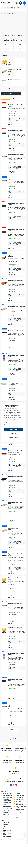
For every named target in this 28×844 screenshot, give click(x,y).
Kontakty (5, 826)
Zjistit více (6, 424)
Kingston (7, 35)
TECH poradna (6, 810)
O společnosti (6, 822)
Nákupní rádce (6, 814)
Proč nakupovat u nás (7, 795)
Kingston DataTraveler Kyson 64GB (16, 179)
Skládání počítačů (20, 799)
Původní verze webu (7, 808)
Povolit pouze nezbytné (13, 437)
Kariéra (4, 828)
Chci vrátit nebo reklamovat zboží (7, 800)
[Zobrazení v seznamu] (23, 93)
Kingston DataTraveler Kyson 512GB (16, 154)
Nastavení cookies (7, 836)
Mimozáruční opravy (20, 801)
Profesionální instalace (19, 816)
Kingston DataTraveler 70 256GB (15, 331)
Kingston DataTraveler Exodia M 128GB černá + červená (15, 451)
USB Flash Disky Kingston (16, 35)
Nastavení (13, 433)
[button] (16, 114)
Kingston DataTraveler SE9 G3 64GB (16, 306)
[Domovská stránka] (1, 35)
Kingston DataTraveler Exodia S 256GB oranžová (15, 281)
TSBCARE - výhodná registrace (20, 810)
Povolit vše (13, 429)
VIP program (6, 812)
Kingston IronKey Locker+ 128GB (16, 381)
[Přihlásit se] (16, 3)
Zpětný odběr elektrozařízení (19, 804)
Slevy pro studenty (7, 802)
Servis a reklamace (7, 797)
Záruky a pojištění (20, 797)
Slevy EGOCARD (6, 804)
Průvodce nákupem (7, 793)
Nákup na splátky (20, 795)
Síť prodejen (5, 824)
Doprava (18, 793)
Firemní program (7, 806)
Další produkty (13, 730)
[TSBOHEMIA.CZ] (5, 3)
